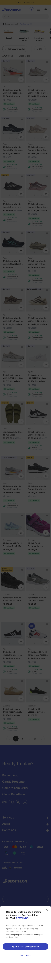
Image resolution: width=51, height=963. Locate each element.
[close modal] (46, 909)
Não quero (25, 955)
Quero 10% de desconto (25, 946)
